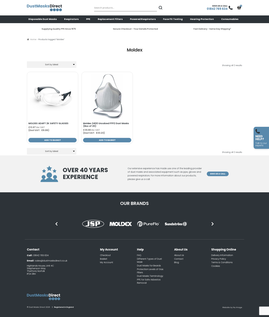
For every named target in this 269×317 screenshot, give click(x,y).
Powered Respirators (143, 19)
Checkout (105, 255)
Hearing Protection (202, 19)
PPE (88, 19)
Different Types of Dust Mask (149, 260)
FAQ (139, 255)
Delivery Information (222, 255)
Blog (176, 262)
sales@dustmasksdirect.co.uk (51, 260)
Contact (178, 258)
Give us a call (217, 173)
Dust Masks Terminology (150, 276)
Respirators (71, 19)
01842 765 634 (41, 255)
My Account (106, 262)
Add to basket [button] (52, 140)
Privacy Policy (218, 258)
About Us (179, 255)
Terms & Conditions (222, 262)
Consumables (229, 19)
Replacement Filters (110, 19)
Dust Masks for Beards (149, 265)
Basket (103, 258)
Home (33, 39)
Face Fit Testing (173, 19)
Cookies (215, 266)
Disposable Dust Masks (42, 19)
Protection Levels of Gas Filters (150, 271)
